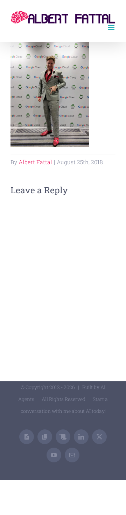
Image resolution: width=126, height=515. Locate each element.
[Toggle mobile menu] (111, 27)
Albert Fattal (35, 162)
